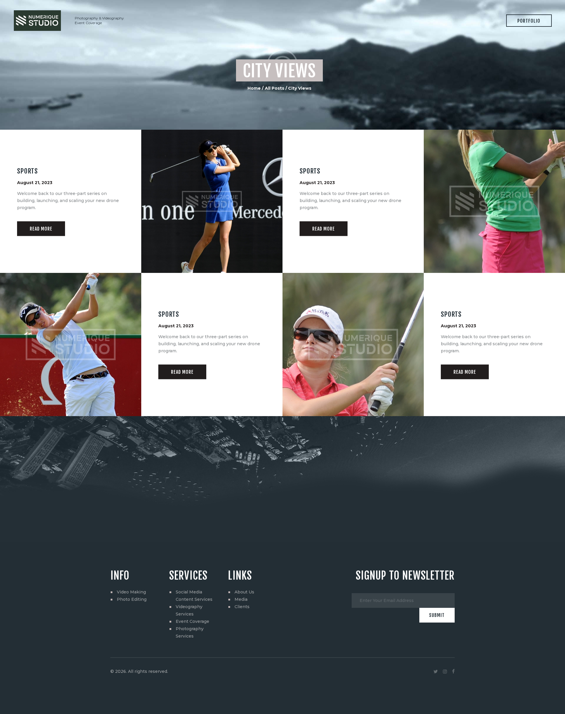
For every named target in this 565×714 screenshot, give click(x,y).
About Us (244, 592)
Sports (27, 171)
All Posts (274, 88)
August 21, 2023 (34, 182)
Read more (41, 228)
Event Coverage (192, 621)
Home (254, 88)
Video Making (131, 592)
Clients (242, 606)
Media (241, 599)
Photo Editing (132, 599)
